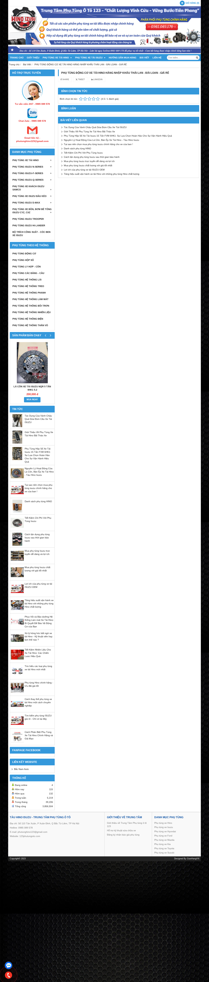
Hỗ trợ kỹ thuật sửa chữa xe (121, 830)
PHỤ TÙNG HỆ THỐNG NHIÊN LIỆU (31, 312)
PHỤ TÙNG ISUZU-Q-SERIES (27, 179)
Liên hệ (157, 57)
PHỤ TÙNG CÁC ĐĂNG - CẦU (28, 273)
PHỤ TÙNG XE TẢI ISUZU (89, 57)
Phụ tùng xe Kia (162, 844)
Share (65, 79)
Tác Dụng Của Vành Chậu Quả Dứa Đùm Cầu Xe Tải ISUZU (38, 419)
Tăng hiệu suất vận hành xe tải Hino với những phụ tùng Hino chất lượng (39, 603)
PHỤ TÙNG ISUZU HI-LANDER (28, 225)
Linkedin (98, 79)
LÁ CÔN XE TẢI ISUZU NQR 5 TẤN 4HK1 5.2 (32, 388)
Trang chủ (17, 57)
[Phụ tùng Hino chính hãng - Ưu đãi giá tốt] (17, 693)
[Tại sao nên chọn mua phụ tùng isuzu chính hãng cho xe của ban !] (17, 495)
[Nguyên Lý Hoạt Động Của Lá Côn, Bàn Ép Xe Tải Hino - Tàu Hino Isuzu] (17, 479)
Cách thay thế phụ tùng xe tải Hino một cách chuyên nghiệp (38, 702)
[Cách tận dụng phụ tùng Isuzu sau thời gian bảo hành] (17, 545)
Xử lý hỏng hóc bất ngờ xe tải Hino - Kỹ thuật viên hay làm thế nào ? (38, 636)
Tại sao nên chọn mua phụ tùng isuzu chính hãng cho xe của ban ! (38, 488)
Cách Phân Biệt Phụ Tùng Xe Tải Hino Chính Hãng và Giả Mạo (39, 735)
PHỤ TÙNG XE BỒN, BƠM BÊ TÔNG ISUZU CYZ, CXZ (32, 211)
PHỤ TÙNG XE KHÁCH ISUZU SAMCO (28, 188)
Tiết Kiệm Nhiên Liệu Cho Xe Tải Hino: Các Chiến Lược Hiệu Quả (38, 652)
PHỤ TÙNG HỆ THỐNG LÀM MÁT (30, 299)
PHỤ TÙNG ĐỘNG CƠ (24, 253)
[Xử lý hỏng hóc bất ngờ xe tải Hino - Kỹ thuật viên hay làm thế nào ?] (17, 643)
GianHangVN (193, 859)
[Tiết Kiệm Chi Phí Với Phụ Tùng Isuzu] (17, 528)
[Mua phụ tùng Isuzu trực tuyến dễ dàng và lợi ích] (17, 561)
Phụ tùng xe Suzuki (164, 852)
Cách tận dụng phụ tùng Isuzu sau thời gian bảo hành (37, 537)
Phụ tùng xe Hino (163, 823)
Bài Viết (144, 57)
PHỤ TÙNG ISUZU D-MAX (26, 202)
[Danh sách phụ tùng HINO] (17, 512)
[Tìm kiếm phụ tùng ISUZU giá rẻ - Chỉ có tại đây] (17, 726)
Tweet (81, 79)
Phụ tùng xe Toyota (164, 848)
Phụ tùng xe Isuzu (163, 827)
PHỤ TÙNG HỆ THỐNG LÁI (26, 279)
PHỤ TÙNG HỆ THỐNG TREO (28, 286)
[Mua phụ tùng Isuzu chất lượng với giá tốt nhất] (17, 578)
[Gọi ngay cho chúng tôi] (8, 975)
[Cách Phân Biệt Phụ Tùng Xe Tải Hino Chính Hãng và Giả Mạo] (17, 742)
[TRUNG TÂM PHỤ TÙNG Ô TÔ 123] (104, 53)
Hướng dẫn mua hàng (122, 57)
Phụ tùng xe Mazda (164, 840)
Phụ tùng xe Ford (163, 835)
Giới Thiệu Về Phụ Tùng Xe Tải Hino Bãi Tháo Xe (89, 131)
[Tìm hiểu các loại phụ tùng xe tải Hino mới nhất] (17, 676)
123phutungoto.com (29, 836)
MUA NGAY (32, 399)
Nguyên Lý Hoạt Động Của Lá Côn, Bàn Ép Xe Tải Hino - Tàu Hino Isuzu (39, 471)
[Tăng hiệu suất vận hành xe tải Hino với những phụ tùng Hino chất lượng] (17, 611)
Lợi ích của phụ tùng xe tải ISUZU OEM (84, 169)
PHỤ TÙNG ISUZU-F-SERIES (27, 173)
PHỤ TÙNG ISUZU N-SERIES (27, 166)
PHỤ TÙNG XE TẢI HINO (56, 57)
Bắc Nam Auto (21, 769)
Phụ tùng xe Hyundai (165, 831)
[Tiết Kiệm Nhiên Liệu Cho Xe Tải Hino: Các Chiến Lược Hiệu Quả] (17, 660)
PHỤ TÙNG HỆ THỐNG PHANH (29, 292)
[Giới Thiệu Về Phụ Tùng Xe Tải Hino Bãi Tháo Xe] (17, 442)
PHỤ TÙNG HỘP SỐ (23, 260)
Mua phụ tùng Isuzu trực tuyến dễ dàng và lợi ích (89, 161)
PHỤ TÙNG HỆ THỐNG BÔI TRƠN (30, 305)
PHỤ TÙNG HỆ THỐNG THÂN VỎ (30, 325)
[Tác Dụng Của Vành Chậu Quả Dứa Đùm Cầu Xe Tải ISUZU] (17, 426)
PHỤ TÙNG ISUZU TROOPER (28, 219)
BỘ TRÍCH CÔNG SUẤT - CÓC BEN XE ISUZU (31, 234)
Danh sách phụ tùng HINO (38, 501)
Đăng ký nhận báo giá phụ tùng (123, 834)
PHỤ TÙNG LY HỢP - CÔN (26, 266)
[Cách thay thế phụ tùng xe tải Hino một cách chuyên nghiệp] (17, 709)
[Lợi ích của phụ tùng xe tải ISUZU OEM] (17, 594)
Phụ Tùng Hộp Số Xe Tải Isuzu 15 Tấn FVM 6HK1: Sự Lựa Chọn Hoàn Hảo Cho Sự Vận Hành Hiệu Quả (38, 455)
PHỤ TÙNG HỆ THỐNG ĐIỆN (27, 318)
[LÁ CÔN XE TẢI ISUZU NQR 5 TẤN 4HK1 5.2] (32, 362)
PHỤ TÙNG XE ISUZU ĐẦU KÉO (29, 196)
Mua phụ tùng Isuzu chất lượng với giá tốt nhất (88, 165)
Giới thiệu (33, 57)
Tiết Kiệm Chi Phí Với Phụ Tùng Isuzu (83, 152)
